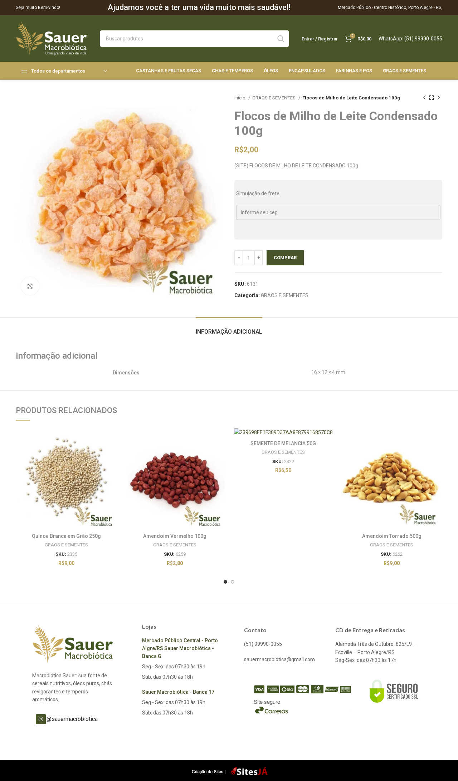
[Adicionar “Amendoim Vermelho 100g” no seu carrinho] (220, 440)
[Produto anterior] (424, 98)
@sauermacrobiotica (72, 719)
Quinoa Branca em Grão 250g (66, 536)
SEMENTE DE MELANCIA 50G (283, 443)
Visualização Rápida (112, 456)
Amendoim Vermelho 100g (174, 536)
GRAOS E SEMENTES (274, 97)
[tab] (229, 328)
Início (240, 97)
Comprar (285, 257)
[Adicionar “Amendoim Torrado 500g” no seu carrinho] (437, 440)
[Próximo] (438, 98)
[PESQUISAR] (281, 38)
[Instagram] (41, 719)
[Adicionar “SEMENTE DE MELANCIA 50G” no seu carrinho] (328, 440)
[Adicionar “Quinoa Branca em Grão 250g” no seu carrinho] (112, 440)
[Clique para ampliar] (30, 286)
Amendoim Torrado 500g (392, 536)
